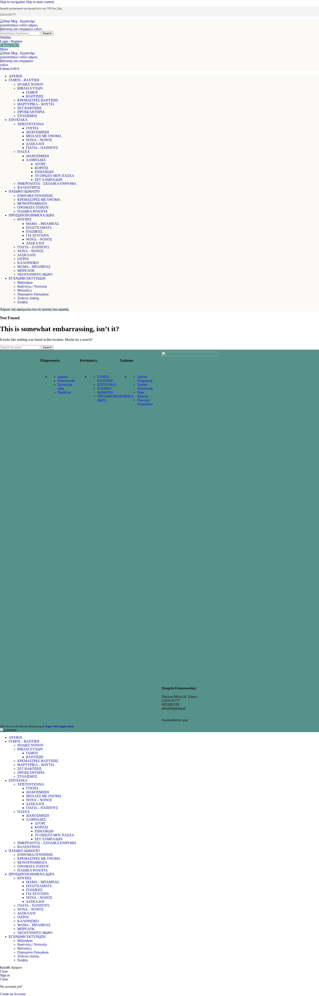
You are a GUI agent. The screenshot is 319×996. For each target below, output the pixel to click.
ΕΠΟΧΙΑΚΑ (106, 384)
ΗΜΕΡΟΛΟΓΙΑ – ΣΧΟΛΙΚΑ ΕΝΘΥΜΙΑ (46, 183)
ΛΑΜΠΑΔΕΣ (36, 160)
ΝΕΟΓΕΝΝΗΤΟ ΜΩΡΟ (35, 274)
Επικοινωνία (66, 380)
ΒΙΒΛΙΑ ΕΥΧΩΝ (30, 88)
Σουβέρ (22, 302)
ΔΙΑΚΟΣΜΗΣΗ (37, 132)
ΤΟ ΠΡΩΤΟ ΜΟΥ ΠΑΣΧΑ (54, 176)
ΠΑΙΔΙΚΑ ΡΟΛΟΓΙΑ (32, 211)
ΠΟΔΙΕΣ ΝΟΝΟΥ (30, 84)
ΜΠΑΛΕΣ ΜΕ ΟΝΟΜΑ (43, 136)
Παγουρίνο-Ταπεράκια (32, 294)
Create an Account (12, 994)
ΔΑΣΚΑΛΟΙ (35, 144)
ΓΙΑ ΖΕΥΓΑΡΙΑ (37, 235)
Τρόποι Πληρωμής (144, 378)
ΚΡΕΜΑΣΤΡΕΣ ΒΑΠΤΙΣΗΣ (37, 100)
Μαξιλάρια (24, 282)
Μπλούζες (24, 290)
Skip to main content (40, 2)
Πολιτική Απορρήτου (145, 402)
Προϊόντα (64, 392)
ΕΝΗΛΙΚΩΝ (44, 172)
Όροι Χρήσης (142, 394)
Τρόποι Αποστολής (145, 386)
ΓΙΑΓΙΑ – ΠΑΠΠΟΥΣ (42, 148)
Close (4, 971)
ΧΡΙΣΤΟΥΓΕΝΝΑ (30, 124)
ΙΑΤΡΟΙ (22, 259)
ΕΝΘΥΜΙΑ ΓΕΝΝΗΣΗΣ (35, 196)
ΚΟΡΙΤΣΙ (41, 168)
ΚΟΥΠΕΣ (24, 219)
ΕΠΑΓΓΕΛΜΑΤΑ (39, 227)
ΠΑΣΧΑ (23, 151)
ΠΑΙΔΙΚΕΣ (34, 231)
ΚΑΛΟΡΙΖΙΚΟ (28, 263)
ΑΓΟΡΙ (40, 164)
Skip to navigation (13, 2)
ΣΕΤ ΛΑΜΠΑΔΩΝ (48, 179)
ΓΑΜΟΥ (32, 92)
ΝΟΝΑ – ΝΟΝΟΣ (39, 140)
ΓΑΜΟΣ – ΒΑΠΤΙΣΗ (105, 378)
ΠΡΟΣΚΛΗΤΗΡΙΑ (31, 112)
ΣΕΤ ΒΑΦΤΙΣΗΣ (29, 108)
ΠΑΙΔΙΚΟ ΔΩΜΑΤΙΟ (105, 390)
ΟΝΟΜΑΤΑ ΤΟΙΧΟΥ (33, 207)
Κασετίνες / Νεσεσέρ (32, 286)
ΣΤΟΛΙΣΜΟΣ (27, 116)
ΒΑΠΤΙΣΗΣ (34, 96)
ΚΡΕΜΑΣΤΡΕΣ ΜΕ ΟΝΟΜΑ (38, 199)
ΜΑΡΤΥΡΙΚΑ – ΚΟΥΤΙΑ (35, 104)
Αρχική (63, 377)
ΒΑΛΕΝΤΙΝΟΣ (28, 187)
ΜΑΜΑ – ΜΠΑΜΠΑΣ (42, 224)
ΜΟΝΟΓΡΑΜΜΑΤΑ (32, 203)
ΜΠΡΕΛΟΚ (26, 270)
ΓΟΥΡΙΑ (32, 128)
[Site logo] (23, 29)
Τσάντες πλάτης (28, 298)
